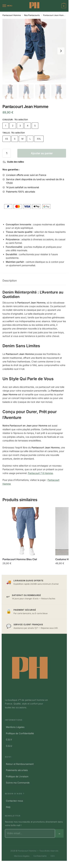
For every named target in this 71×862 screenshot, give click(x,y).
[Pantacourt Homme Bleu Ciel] (26, 531)
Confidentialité (40, 856)
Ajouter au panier (42, 153)
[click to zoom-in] (34, 51)
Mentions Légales (15, 727)
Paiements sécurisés (17, 770)
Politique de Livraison (17, 776)
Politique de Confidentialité (20, 733)
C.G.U (9, 746)
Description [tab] (9, 280)
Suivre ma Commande (18, 782)
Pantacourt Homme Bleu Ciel (19, 559)
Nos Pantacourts (32, 15)
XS (6, 138)
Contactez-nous (14, 800)
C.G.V (9, 739)
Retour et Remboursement (20, 764)
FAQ (8, 807)
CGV (53, 856)
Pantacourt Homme (11, 15)
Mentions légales (21, 856)
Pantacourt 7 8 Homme (40, 473)
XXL (39, 138)
